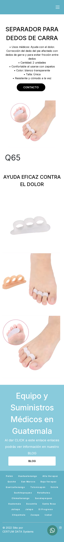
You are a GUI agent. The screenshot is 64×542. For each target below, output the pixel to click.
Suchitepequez (23, 492)
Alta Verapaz (50, 476)
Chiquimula (18, 515)
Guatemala (14, 504)
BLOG (32, 461)
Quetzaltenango (15, 487)
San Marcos (28, 481)
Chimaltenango (21, 498)
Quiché (12, 481)
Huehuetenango (27, 476)
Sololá (54, 487)
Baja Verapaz (48, 481)
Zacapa (35, 515)
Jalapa (29, 509)
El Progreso (46, 509)
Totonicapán (37, 487)
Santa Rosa (49, 504)
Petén (9, 476)
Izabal (48, 515)
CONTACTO (31, 87)
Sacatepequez (43, 498)
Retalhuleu (43, 492)
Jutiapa (15, 509)
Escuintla (31, 504)
